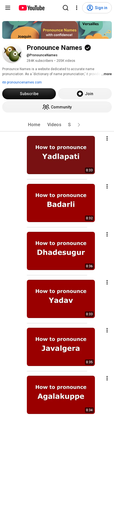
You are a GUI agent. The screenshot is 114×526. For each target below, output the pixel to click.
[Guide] (7, 7)
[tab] (34, 124)
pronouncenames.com (24, 82)
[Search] (65, 7)
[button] (79, 124)
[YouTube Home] (31, 8)
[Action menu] (107, 138)
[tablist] (57, 124)
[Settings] (76, 7)
